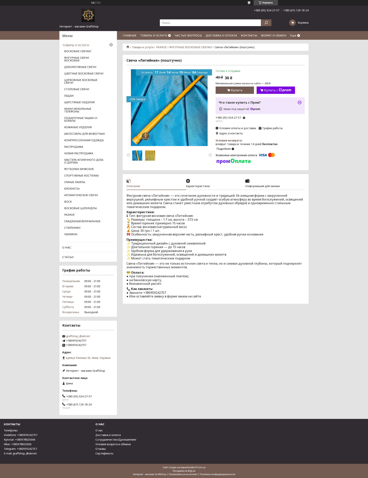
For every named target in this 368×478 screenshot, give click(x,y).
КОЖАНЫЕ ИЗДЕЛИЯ (78, 127)
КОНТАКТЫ (249, 35)
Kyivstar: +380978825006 (19, 439)
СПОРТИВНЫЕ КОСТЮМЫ (81, 175)
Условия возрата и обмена (113, 444)
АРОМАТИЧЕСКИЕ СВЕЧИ (81, 195)
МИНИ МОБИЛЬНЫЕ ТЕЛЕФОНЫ (77, 110)
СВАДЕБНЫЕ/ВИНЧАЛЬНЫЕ (82, 221)
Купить (236, 90)
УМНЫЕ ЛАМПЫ (74, 182)
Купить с (271, 90)
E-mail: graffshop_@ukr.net (20, 453)
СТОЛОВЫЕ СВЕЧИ (76, 89)
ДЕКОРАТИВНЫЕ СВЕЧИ (80, 67)
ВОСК (68, 201)
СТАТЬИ (68, 257)
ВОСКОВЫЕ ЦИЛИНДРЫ (80, 208)
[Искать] (266, 22)
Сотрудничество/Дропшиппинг (115, 439)
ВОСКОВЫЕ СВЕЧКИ (77, 51)
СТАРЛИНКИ (72, 228)
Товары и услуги (142, 47)
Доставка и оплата (108, 435)
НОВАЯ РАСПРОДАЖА (78, 153)
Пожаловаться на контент (183, 474)
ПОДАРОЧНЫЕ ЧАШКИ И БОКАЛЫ (80, 119)
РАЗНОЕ (161, 47)
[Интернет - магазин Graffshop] (88, 15)
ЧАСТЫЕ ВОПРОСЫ (188, 35)
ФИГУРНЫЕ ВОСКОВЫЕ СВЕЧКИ (190, 47)
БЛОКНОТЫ (72, 188)
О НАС (66, 247)
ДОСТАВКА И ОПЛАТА (221, 35)
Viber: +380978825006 (17, 444)
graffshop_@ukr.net (78, 336)
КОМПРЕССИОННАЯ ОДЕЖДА (84, 140)
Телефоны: (11, 430)
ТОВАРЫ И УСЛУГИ (153, 35)
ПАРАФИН (70, 234)
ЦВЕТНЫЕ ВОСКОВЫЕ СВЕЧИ (83, 73)
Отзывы (100, 449)
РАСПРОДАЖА (73, 147)
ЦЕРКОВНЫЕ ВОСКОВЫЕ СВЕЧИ (80, 81)
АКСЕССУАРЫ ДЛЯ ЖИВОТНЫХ (84, 133)
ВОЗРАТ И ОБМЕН (273, 35)
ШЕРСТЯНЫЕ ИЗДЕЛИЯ (79, 102)
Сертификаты (104, 453)
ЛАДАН (69, 95)
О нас (99, 430)
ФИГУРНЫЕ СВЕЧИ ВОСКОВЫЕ (76, 59)
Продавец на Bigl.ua (184, 470)
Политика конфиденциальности (217, 474)
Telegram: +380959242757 (20, 449)
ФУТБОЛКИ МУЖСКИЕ (79, 169)
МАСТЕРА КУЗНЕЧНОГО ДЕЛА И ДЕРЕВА (83, 161)
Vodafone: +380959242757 (20, 435)
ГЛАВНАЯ (129, 35)
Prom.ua (200, 467)
